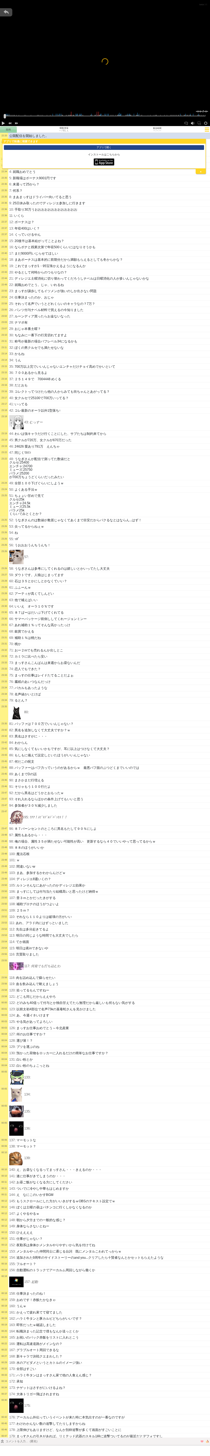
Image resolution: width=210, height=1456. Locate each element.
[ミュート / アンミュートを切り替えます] (193, 123)
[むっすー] (16, 422)
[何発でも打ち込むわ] (16, 966)
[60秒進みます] (16, 123)
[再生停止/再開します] (3, 123)
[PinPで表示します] (199, 123)
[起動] (16, 1282)
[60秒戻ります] (10, 123)
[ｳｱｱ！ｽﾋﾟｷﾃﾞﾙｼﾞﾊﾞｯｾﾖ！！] (16, 817)
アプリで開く (104, 147)
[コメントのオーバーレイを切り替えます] (186, 123)
